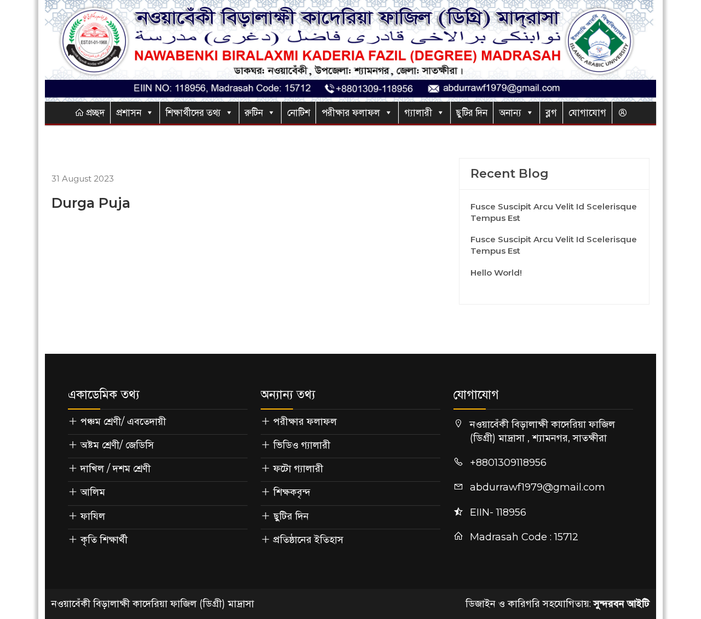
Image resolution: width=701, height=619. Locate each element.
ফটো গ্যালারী (298, 469)
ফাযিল (93, 516)
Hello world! (496, 272)
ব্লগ (551, 112)
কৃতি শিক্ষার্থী (104, 540)
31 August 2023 (82, 178)
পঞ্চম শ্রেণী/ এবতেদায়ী (123, 422)
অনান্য (510, 112)
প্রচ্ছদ (94, 112)
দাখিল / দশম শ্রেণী (116, 469)
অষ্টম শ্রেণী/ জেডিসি (117, 445)
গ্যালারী (418, 112)
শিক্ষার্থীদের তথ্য (193, 112)
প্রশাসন (128, 112)
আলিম (93, 492)
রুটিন (254, 112)
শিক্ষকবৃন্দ (292, 492)
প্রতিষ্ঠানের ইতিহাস (308, 540)
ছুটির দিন (471, 112)
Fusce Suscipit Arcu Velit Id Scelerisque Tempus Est (553, 212)
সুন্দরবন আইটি (622, 604)
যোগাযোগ (587, 112)
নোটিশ (298, 112)
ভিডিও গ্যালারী (301, 445)
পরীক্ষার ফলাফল (350, 112)
